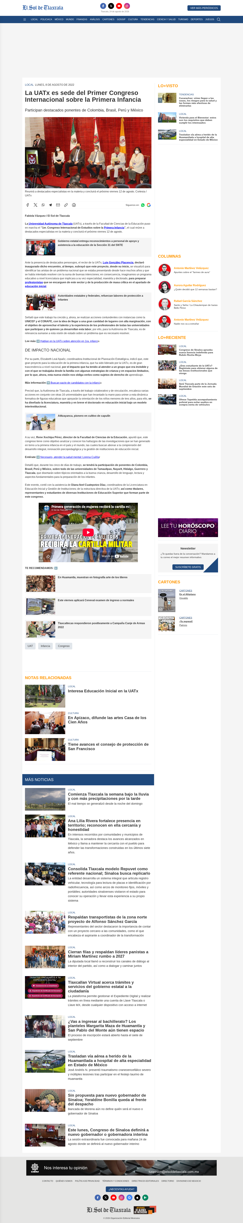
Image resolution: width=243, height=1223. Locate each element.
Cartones (108, 19)
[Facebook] (103, 6)
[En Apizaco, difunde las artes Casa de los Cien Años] (45, 723)
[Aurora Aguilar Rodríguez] (164, 287)
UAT (30, 646)
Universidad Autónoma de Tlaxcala (50, 223)
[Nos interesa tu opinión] (121, 1168)
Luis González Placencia (118, 262)
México (59, 19)
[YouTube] (119, 6)
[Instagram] (127, 6)
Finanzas (82, 19)
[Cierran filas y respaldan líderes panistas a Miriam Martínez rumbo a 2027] (45, 959)
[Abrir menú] (24, 19)
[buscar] (219, 19)
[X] (111, 6)
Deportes (197, 19)
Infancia (45, 646)
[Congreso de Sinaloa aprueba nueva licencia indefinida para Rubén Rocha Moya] (167, 350)
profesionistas (34, 282)
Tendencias (147, 19)
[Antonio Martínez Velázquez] (164, 269)
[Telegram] (50, 205)
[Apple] (137, 1198)
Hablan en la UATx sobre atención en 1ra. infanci (69, 341)
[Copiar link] (66, 205)
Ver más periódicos (204, 8)
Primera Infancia (114, 227)
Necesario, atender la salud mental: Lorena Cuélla (69, 457)
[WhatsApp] (43, 205)
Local (34, 19)
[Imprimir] (74, 205)
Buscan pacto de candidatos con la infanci (75, 382)
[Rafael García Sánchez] (164, 304)
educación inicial (35, 286)
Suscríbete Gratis (188, 567)
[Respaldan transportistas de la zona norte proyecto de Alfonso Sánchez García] (45, 926)
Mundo (70, 19)
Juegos (209, 19)
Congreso (64, 646)
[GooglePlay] (145, 1198)
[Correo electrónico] (58, 205)
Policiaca (46, 19)
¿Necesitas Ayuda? (121, 1189)
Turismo (183, 19)
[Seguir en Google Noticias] (148, 205)
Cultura (133, 19)
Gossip (121, 19)
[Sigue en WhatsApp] (142, 205)
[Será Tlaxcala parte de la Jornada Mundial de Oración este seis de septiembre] (167, 384)
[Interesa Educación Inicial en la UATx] (45, 696)
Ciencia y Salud (166, 19)
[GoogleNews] (129, 1198)
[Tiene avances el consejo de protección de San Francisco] (45, 749)
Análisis (95, 19)
